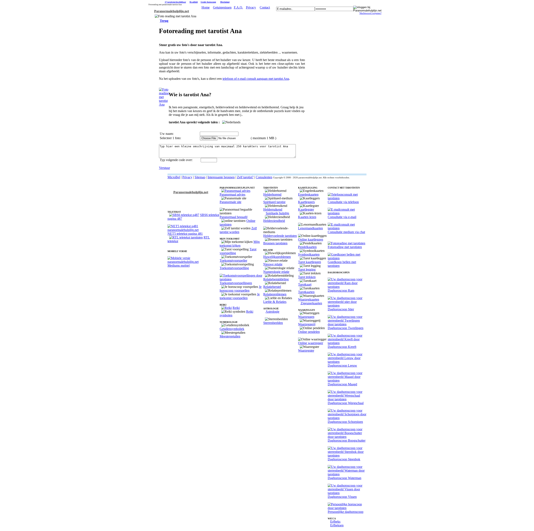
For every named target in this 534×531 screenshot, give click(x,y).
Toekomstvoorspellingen (236, 283)
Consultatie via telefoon (343, 202)
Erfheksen (337, 525)
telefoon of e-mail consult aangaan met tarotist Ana (256, 78)
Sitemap (200, 177)
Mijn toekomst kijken (240, 243)
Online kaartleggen (310, 239)
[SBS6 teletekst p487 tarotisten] (184, 215)
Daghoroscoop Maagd (342, 384)
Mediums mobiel (179, 265)
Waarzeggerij (306, 324)
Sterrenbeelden (273, 323)
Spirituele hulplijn (277, 213)
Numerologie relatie (276, 272)
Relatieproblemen (274, 294)
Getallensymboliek (232, 329)
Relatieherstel (272, 287)
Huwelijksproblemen (277, 257)
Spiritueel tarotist (274, 202)
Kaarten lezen (307, 217)
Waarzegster (306, 350)
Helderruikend (272, 209)
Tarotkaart (304, 284)
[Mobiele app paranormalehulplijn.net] (194, 262)
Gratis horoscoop (208, 2)
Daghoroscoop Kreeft (342, 347)
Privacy (251, 7)
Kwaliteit (194, 2)
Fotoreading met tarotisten (345, 247)
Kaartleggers (306, 202)
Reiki (236, 308)
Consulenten (264, 177)
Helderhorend (272, 194)
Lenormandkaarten (310, 228)
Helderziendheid (274, 220)
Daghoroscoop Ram (341, 290)
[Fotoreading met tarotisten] (346, 243)
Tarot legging (307, 269)
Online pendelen (309, 332)
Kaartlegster (306, 209)
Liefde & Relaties (274, 302)
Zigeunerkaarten (311, 303)
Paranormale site (230, 202)
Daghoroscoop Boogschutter (346, 440)
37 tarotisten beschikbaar (175, 2)
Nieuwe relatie (272, 264)
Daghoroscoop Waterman (344, 478)
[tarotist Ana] (164, 104)
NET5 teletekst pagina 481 (185, 233)
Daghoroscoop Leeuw (342, 365)
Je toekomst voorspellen (240, 296)
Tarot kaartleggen (309, 262)
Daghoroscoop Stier (341, 309)
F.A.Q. (238, 7)
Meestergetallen (230, 336)
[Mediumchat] (347, 228)
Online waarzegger (310, 343)
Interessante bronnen (221, 177)
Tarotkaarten (306, 292)
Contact (265, 7)
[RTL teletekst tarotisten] (186, 237)
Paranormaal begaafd (233, 217)
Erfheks (335, 521)
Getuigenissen (222, 7)
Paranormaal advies (232, 194)
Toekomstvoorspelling (234, 268)
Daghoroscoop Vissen (342, 497)
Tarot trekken (307, 277)
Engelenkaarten (308, 194)
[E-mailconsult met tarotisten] (347, 213)
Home (206, 7)
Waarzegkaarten (308, 299)
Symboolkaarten (309, 254)
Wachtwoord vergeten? (370, 13)
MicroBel (174, 177)
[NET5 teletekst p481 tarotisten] (194, 230)
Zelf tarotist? (245, 177)
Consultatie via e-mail (342, 217)
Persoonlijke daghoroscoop (345, 512)
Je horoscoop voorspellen (241, 288)
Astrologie (272, 311)
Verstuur (164, 168)
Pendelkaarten (307, 247)
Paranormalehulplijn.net (171, 11)
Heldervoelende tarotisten (280, 235)
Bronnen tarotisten (275, 243)
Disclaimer (225, 2)
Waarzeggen (306, 317)
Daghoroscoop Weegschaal (346, 403)
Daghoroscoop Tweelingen (345, 328)
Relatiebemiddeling (276, 279)
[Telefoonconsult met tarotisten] (347, 198)
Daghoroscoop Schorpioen (345, 422)
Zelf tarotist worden (238, 230)
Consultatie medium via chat (346, 232)
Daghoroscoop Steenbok (344, 459)
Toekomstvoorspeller (233, 260)
